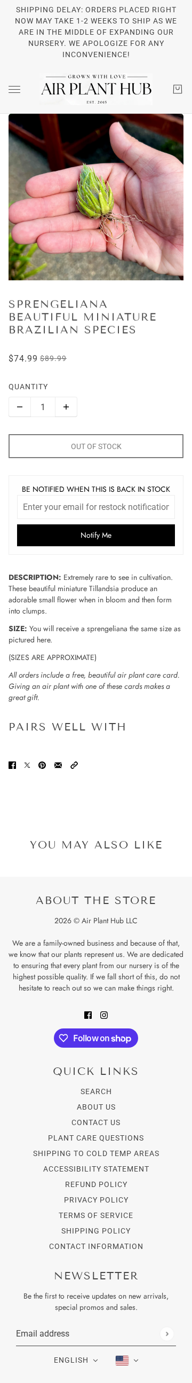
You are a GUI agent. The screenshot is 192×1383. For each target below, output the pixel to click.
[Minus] (20, 407)
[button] (74, 764)
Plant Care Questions (96, 1138)
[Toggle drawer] (14, 89)
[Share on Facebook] (12, 764)
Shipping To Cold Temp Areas (96, 1153)
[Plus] (66, 407)
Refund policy (96, 1184)
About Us (96, 1107)
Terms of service (96, 1215)
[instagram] (104, 1014)
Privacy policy (96, 1200)
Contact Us (96, 1122)
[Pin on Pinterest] (42, 764)
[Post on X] (27, 764)
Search (96, 1091)
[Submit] (166, 1333)
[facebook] (88, 1014)
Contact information (96, 1246)
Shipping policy (96, 1231)
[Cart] (177, 89)
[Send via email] (58, 764)
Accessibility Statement (96, 1169)
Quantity (28, 386)
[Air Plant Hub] (96, 89)
